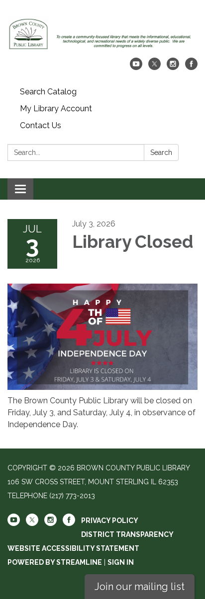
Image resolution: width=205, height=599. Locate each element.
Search (161, 152)
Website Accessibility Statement (73, 548)
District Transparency (127, 534)
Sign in (120, 562)
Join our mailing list (140, 587)
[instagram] (173, 67)
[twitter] (154, 67)
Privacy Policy (109, 520)
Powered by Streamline (54, 562)
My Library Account (56, 108)
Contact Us (40, 125)
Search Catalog (48, 91)
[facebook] (191, 67)
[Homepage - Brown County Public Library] (102, 34)
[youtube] (136, 67)
